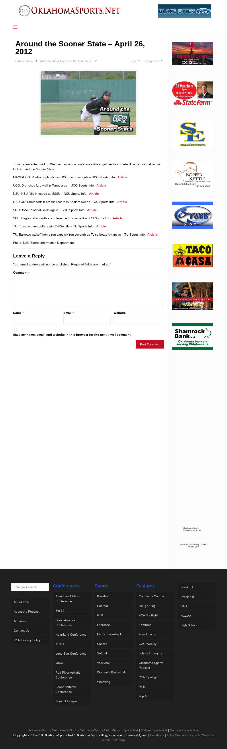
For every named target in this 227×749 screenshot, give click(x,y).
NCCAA (185, 615)
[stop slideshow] (200, 62)
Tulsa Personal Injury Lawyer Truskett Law (193, 545)
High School (188, 625)
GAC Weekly (148, 644)
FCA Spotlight (148, 615)
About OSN (21, 602)
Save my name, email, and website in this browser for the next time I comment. (72, 334)
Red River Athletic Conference (67, 675)
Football (102, 606)
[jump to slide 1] (190, 62)
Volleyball (103, 663)
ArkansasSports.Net (43, 730)
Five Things (147, 634)
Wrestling (103, 682)
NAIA (184, 606)
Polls (142, 686)
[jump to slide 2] (195, 62)
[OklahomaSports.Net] (69, 10)
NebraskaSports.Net (184, 730)
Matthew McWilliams (53, 61)
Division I (186, 587)
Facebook (157, 735)
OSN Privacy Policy (27, 640)
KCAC (59, 644)
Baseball (103, 596)
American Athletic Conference (67, 599)
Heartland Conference (70, 634)
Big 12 (59, 610)
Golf (100, 615)
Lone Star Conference (70, 653)
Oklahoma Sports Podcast (151, 665)
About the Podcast (26, 611)
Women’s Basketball (111, 672)
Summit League (66, 701)
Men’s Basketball (109, 634)
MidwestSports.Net (154, 730)
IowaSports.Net (98, 730)
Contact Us (21, 630)
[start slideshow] (185, 62)
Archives (20, 621)
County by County (151, 596)
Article (122, 177)
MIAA (59, 663)
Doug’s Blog (147, 606)
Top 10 (143, 696)
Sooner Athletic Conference (65, 689)
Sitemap (119, 740)
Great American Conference (66, 622)
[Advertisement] (88, 153)
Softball (102, 653)
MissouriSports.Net (125, 730)
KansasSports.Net (72, 730)
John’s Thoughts (150, 653)
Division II (187, 596)
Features (145, 625)
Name (18, 312)
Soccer (102, 644)
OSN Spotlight (149, 677)
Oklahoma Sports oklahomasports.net (192, 529)
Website (120, 312)
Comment (21, 272)
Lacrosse (103, 625)
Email (68, 312)
